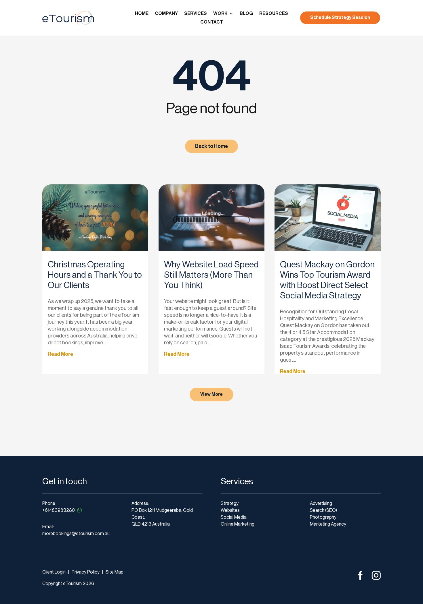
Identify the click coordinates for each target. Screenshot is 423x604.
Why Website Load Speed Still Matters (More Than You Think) (211, 275)
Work (220, 13)
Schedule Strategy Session (340, 17)
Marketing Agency (328, 524)
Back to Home (211, 146)
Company (166, 13)
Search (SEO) (323, 510)
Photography (323, 517)
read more (60, 354)
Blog (246, 13)
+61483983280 (58, 510)
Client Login (54, 572)
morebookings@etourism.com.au (76, 533)
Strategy (230, 503)
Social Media (234, 517)
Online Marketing (237, 524)
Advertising (321, 503)
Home (141, 13)
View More (211, 394)
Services (195, 13)
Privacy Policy (85, 572)
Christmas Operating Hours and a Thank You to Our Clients (95, 275)
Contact (211, 22)
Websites (230, 510)
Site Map (114, 572)
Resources (273, 13)
